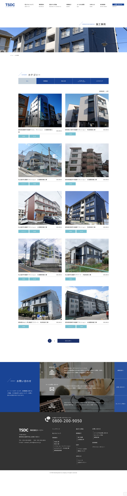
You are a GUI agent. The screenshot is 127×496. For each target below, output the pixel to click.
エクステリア (99, 81)
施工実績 (80, 437)
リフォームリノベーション (81, 81)
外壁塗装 (45, 81)
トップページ (56, 429)
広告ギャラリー (82, 462)
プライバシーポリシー (98, 447)
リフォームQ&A (82, 449)
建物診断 (96, 437)
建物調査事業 (58, 450)
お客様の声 (81, 439)
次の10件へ (68, 341)
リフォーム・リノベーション (62, 446)
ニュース (80, 460)
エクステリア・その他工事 (61, 448)
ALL (27, 81)
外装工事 (56, 442)
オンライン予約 (98, 435)
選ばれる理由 (80, 429)
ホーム (12, 55)
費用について (81, 451)
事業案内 (54, 437)
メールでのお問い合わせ (101, 433)
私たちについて (56, 433)
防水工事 (63, 81)
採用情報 (94, 442)
